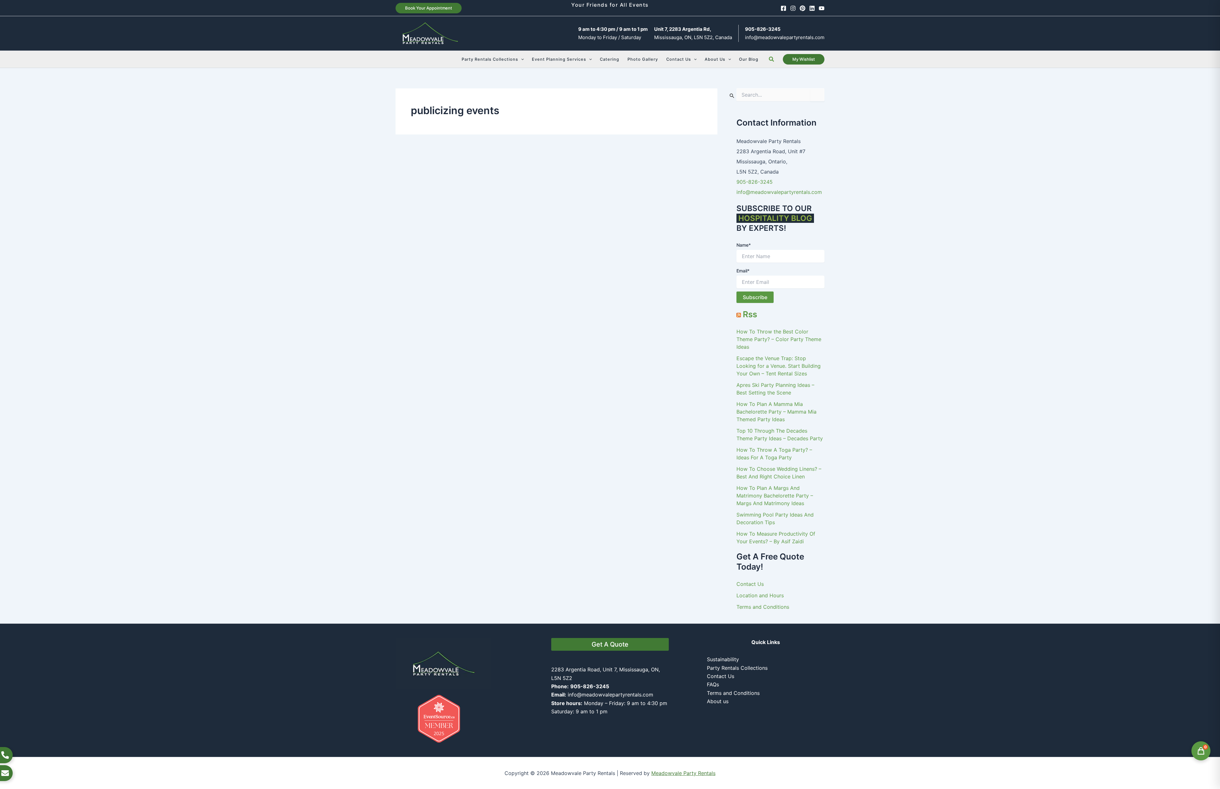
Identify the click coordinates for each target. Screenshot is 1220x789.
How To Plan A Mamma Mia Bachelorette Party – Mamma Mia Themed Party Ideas (776, 411)
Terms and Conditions (762, 607)
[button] (429, 8)
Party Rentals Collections (737, 668)
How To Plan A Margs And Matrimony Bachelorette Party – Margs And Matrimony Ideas (774, 495)
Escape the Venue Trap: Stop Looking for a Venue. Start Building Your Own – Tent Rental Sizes (778, 366)
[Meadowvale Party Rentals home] (443, 663)
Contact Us (750, 584)
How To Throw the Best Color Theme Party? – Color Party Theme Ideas (778, 339)
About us (718, 701)
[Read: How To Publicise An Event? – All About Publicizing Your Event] (473, 216)
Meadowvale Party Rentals (683, 773)
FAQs (713, 684)
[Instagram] (793, 8)
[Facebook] (783, 8)
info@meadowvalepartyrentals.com (784, 37)
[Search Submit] (732, 95)
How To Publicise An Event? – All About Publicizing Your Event (462, 276)
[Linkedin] (812, 8)
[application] (521, 59)
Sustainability (723, 659)
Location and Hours (760, 595)
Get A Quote (610, 644)
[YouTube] (821, 8)
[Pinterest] (802, 8)
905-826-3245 (754, 182)
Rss (750, 314)
